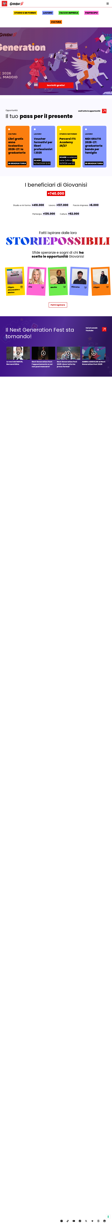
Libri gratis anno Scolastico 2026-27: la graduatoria (16, 145)
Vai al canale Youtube (91, 329)
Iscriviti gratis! (56, 85)
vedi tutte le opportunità (89, 111)
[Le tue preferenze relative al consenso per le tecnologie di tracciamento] (108, 1217)
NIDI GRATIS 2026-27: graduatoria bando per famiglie (93, 145)
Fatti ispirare (59, 306)
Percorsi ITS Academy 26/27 (68, 142)
